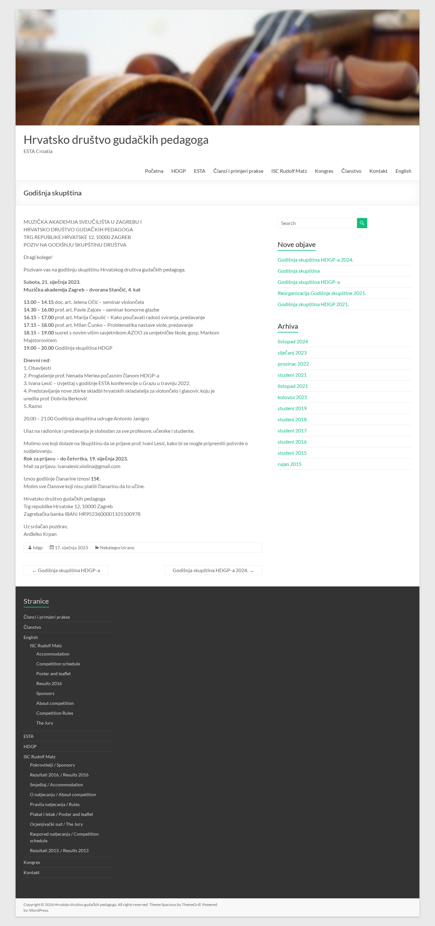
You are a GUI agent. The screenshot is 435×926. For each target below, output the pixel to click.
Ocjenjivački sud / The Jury (56, 824)
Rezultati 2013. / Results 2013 (59, 850)
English (403, 171)
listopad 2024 (293, 341)
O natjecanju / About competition (63, 794)
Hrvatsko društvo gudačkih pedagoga (116, 139)
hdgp (38, 547)
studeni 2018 (292, 419)
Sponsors (45, 693)
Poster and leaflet (53, 673)
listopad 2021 (293, 386)
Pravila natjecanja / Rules (55, 804)
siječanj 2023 (292, 352)
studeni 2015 (292, 453)
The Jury (44, 723)
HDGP (178, 171)
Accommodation (52, 653)
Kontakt (378, 171)
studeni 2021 (292, 375)
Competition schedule (58, 663)
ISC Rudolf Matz (289, 171)
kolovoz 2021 (292, 397)
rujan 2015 (290, 464)
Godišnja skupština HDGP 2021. (313, 304)
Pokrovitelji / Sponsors (52, 765)
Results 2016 (49, 683)
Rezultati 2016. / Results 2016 (59, 774)
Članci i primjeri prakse (238, 171)
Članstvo (351, 171)
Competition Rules (54, 713)
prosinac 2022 (293, 364)
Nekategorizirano (117, 547)
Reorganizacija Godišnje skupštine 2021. (322, 293)
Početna (154, 171)
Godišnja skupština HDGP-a (66, 570)
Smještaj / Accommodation (56, 784)
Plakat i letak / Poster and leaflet (61, 814)
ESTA (199, 171)
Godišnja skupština (299, 271)
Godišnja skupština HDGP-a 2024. (213, 570)
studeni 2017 (292, 430)
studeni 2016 (292, 441)
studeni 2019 (292, 408)
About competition (55, 703)
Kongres (324, 171)
